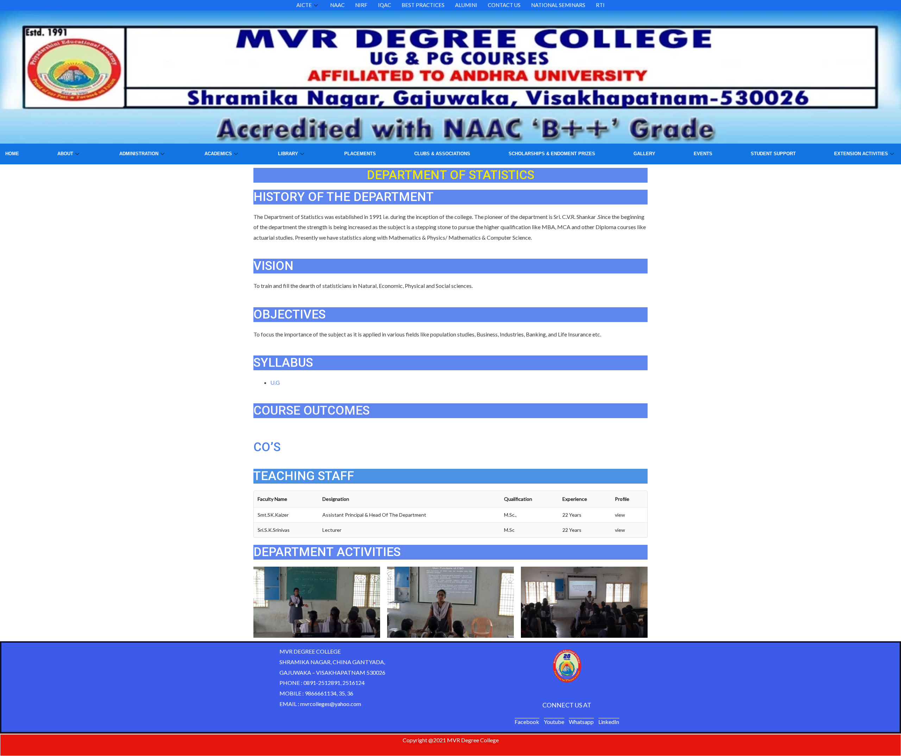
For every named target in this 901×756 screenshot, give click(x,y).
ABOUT (65, 153)
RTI (600, 5)
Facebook (527, 721)
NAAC (337, 5)
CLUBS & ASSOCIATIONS (442, 153)
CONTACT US (504, 5)
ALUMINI (466, 5)
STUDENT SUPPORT (773, 153)
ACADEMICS (218, 153)
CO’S (267, 447)
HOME (12, 153)
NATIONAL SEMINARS (558, 5)
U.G (275, 382)
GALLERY (644, 153)
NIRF (361, 5)
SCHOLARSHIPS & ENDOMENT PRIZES (552, 153)
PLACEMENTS (360, 153)
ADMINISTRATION (138, 153)
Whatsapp (581, 721)
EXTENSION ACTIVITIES (861, 153)
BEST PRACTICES (423, 5)
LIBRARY (288, 153)
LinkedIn (608, 721)
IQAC (384, 5)
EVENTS (703, 153)
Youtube (554, 721)
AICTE (304, 5)
